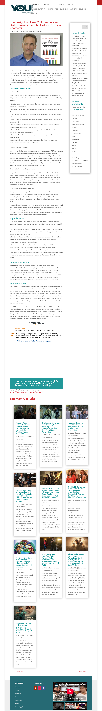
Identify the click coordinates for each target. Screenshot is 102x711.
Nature (74, 145)
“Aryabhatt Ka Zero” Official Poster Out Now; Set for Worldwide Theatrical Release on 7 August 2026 (24, 628)
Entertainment (35, 4)
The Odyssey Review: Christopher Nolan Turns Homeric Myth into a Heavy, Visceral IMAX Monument (79, 41)
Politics (46, 4)
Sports (50, 9)
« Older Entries (18, 671)
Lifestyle (62, 4)
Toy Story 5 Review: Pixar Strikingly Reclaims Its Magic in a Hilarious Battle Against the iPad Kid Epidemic (24, 562)
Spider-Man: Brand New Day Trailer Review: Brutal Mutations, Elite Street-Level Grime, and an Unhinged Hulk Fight (50, 559)
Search (85, 27)
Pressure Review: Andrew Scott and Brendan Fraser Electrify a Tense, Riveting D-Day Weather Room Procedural (23, 428)
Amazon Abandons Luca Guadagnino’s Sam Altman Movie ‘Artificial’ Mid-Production (75, 426)
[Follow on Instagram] (39, 688)
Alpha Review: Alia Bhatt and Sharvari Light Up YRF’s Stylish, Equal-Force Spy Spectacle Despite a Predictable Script (80, 90)
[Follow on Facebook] (43, 688)
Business (70, 4)
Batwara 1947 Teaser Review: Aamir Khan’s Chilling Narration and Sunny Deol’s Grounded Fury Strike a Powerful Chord (50, 493)
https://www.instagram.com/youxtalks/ (27, 392)
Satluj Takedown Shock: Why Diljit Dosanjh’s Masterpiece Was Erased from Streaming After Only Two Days (80, 78)
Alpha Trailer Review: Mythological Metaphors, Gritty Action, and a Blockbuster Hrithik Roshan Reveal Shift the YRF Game (76, 559)
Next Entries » (83, 671)
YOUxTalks (15, 31)
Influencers (18, 700)
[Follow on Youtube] (35, 688)
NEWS (74, 148)
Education (83, 9)
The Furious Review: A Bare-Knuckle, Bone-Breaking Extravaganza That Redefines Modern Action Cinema (50, 427)
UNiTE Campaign (77, 166)
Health (53, 4)
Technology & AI (61, 9)
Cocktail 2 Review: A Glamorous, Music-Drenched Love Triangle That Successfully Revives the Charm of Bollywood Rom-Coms (77, 492)
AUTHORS (73, 9)
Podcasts (33, 14)
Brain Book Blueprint (37, 9)
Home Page (75, 139)
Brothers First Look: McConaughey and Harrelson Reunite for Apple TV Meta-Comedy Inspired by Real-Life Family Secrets (24, 496)
